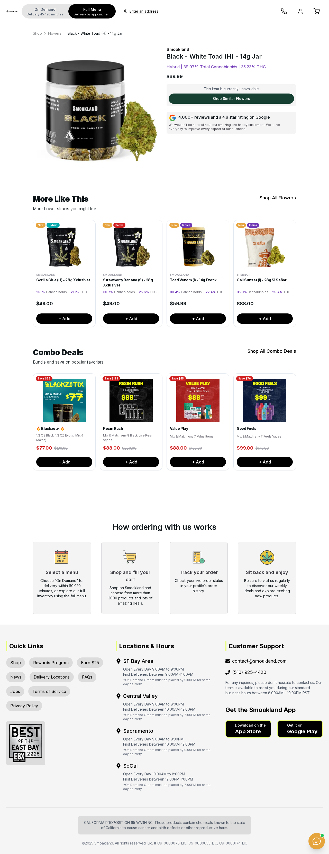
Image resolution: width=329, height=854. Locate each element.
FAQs (87, 677)
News (15, 677)
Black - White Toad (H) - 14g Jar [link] (95, 33)
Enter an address (144, 11)
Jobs (15, 691)
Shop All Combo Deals (272, 351)
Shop (37, 33)
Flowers (54, 33)
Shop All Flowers (278, 197)
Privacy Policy (24, 705)
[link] (37, 33)
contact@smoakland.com (259, 661)
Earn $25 (90, 662)
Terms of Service (49, 691)
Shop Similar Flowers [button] (231, 98)
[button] (248, 729)
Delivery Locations (52, 677)
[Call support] (284, 11)
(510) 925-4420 (249, 672)
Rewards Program (51, 662)
